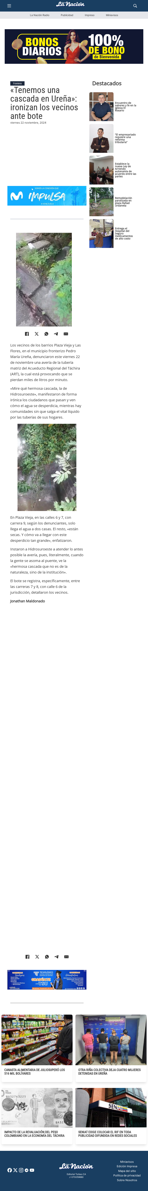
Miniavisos (112, 15)
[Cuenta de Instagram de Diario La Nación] (21, 1171)
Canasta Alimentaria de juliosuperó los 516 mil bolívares (34, 1071)
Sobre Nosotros (127, 1180)
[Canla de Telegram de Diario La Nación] (26, 1171)
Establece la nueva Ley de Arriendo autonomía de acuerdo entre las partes (125, 170)
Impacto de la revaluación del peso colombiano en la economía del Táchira (34, 1133)
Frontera (17, 83)
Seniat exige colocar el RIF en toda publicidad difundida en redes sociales (107, 1133)
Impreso (89, 15)
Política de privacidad (127, 1175)
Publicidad (67, 15)
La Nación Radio (39, 15)
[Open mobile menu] (9, 5)
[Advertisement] (46, 150)
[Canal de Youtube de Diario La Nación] (32, 1171)
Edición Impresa (127, 1166)
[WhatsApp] (46, 334)
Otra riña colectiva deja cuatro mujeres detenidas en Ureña (109, 1071)
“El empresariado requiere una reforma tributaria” (125, 138)
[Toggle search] (135, 5)
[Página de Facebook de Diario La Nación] (9, 1171)
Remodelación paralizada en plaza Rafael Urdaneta (123, 201)
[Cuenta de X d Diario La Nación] (15, 1171)
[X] (36, 334)
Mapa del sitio (127, 1171)
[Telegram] (56, 334)
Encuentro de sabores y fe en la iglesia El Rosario (125, 106)
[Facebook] (27, 334)
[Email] (66, 334)
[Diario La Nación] (70, 5)
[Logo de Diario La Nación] (76, 1167)
